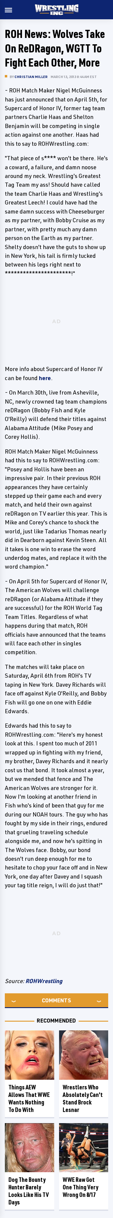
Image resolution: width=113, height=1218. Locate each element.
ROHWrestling (43, 981)
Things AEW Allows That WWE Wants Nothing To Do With (29, 1098)
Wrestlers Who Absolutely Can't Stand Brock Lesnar (83, 1098)
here (45, 378)
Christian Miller (31, 76)
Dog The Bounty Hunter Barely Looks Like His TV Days (28, 1191)
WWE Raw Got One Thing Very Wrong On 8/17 (80, 1187)
